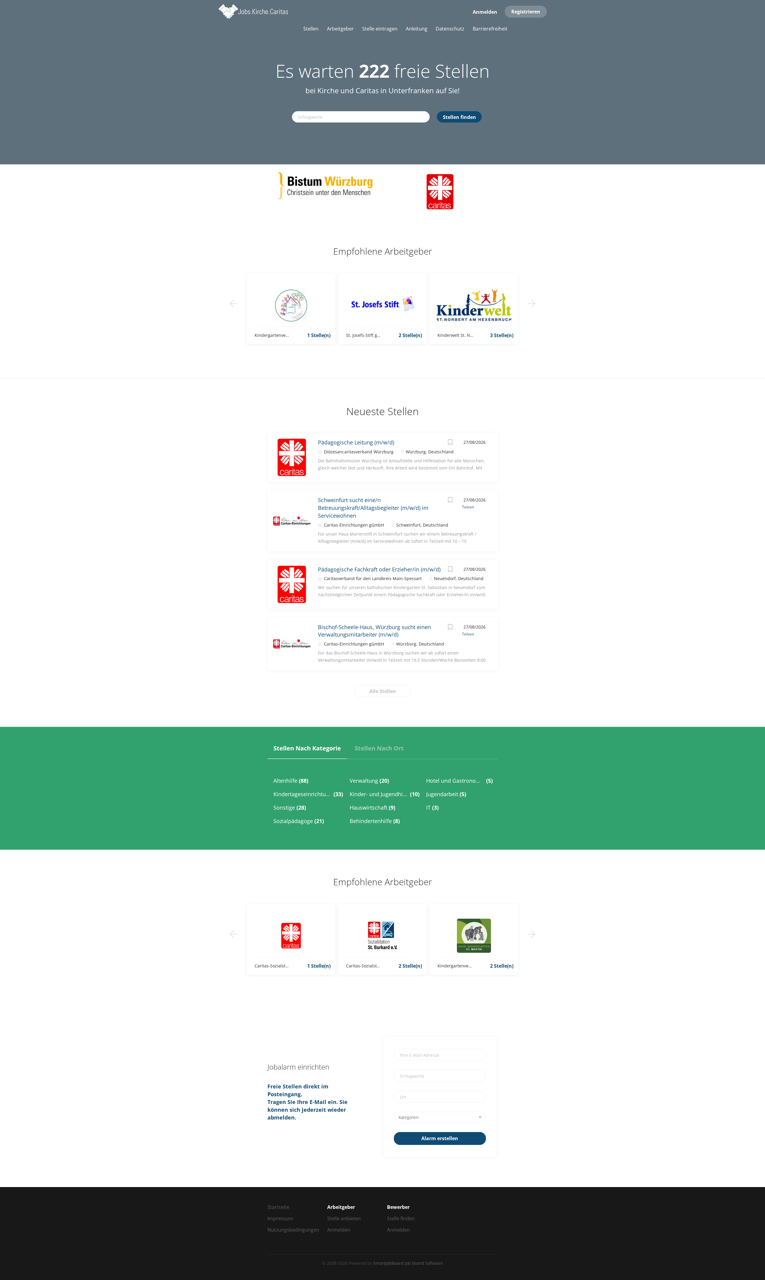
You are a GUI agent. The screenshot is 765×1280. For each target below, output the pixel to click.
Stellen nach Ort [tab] (379, 748)
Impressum (280, 1218)
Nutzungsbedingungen (293, 1230)
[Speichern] (450, 443)
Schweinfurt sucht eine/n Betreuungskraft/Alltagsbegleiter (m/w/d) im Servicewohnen (373, 507)
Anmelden (485, 12)
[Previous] (233, 303)
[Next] (531, 303)
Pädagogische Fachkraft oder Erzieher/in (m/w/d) (379, 569)
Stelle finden (401, 1218)
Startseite (278, 1207)
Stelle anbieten (344, 1218)
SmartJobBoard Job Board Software (408, 1263)
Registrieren (525, 11)
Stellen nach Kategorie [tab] (307, 748)
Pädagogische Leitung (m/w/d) (356, 442)
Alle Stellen (382, 691)
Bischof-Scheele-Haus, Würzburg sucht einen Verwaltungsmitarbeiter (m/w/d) (374, 630)
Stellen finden (459, 117)
